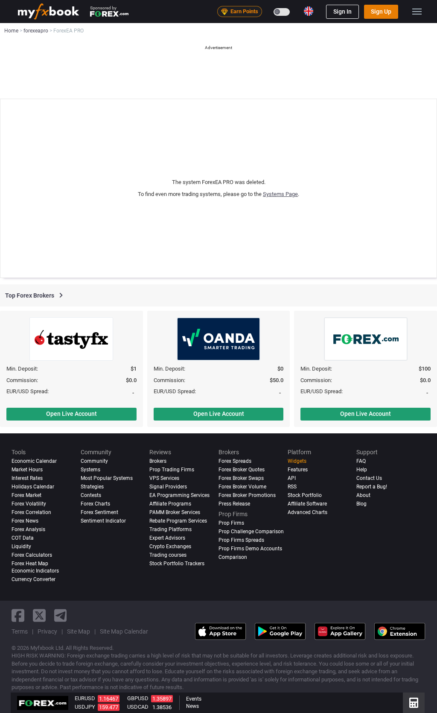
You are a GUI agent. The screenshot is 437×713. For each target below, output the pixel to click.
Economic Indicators (35, 571)
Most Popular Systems (107, 478)
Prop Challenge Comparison (251, 532)
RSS (292, 487)
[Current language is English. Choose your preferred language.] (308, 11)
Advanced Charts (307, 512)
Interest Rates (27, 478)
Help (361, 470)
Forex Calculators (32, 555)
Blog (361, 504)
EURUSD (85, 698)
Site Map (78, 631)
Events (193, 699)
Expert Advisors (167, 538)
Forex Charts (95, 504)
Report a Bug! (371, 487)
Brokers (157, 461)
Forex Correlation (31, 512)
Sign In (342, 11)
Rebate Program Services (178, 521)
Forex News (25, 521)
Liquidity (21, 546)
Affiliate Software (307, 504)
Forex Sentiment (99, 512)
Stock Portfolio (305, 495)
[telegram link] (60, 615)
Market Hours (27, 470)
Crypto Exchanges (170, 546)
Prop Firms (231, 523)
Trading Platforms (170, 529)
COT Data (23, 538)
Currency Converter (33, 579)
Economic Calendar (34, 461)
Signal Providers (168, 487)
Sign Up (381, 11)
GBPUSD (138, 698)
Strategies (92, 487)
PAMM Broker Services (174, 512)
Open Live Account (71, 413)
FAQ (361, 461)
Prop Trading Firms (171, 470)
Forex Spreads (234, 461)
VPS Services (164, 478)
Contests (91, 495)
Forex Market (26, 495)
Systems (90, 470)
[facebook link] (18, 615)
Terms (20, 631)
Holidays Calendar (33, 487)
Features (298, 470)
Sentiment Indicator (103, 521)
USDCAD (138, 707)
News (192, 706)
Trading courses (167, 555)
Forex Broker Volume (242, 487)
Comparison (232, 557)
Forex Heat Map (30, 564)
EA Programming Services (179, 495)
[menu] (416, 11)
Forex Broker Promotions (247, 495)
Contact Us (369, 478)
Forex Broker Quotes (241, 470)
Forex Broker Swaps (241, 478)
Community (94, 461)
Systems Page (280, 194)
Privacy (47, 631)
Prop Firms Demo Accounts (250, 549)
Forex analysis (28, 529)
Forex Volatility (29, 504)
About (363, 495)
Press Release (234, 504)
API (292, 478)
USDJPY (85, 707)
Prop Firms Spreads (241, 540)
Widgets (297, 461)
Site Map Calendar (124, 631)
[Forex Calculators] (414, 703)
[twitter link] (39, 615)
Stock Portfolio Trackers (176, 564)
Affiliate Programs (170, 504)
